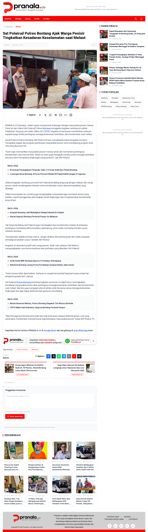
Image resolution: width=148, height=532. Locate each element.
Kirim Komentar (16, 416)
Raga (28, 18)
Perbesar (91, 53)
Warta (8, 18)
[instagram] (121, 526)
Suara (46, 18)
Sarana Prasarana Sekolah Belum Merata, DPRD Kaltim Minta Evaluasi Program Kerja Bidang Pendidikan (126, 80)
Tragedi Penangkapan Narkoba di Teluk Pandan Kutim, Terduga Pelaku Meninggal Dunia (126, 57)
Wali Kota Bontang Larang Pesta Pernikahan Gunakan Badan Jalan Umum (42, 265)
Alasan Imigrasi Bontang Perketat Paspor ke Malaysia (34, 216)
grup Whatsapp (80, 330)
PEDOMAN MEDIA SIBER (114, 519)
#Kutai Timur (135, 106)
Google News (50, 330)
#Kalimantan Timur (128, 98)
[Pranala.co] (27, 518)
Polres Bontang (24, 282)
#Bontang (34, 350)
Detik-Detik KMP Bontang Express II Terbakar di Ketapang (35, 261)
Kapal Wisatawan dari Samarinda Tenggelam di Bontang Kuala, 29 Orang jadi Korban (127, 33)
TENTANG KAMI (113, 517)
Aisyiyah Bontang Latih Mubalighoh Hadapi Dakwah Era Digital (37, 212)
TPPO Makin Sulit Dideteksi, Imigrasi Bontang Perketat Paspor (37, 307)
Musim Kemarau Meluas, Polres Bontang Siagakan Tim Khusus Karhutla (41, 303)
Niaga (18, 18)
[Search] (141, 19)
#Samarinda (126, 102)
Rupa (36, 18)
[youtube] (127, 526)
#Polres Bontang (22, 350)
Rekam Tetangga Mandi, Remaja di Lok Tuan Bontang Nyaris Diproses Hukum (125, 69)
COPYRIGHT (133, 519)
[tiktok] (133, 526)
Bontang (47, 128)
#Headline (115, 98)
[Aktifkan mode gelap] (136, 19)
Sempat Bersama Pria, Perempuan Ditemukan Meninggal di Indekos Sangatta (126, 45)
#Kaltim (103, 102)
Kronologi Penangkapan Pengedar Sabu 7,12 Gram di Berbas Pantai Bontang (43, 170)
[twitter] (115, 526)
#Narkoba (137, 102)
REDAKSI (127, 517)
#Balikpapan (114, 102)
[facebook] (110, 526)
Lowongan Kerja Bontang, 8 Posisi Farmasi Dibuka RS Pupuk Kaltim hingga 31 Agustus (48, 174)
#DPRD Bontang (106, 106)
